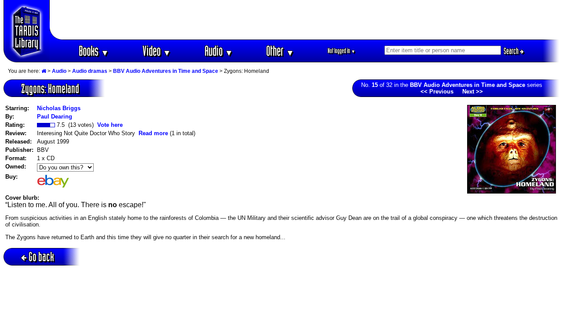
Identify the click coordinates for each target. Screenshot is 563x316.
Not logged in (341, 50)
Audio (219, 50)
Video (157, 50)
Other (280, 50)
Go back (41, 256)
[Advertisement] (305, 20)
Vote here (110, 125)
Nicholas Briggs (58, 108)
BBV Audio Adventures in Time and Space (165, 71)
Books (94, 50)
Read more (153, 133)
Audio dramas (89, 71)
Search (512, 51)
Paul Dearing (54, 116)
